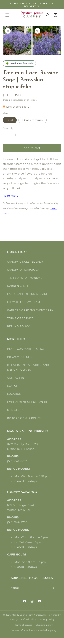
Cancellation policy (46, 630)
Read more (10, 195)
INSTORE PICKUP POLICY (24, 418)
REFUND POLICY (18, 326)
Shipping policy (44, 625)
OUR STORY (15, 410)
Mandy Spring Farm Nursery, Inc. (29, 615)
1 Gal (9, 120)
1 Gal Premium (32, 120)
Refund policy (28, 619)
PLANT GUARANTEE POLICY (25, 349)
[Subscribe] (53, 588)
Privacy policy (47, 619)
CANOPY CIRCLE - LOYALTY (25, 261)
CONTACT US (16, 377)
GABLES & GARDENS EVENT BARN (30, 310)
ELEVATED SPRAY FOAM (23, 302)
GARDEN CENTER (19, 285)
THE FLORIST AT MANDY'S (24, 277)
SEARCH (12, 385)
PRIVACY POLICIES (19, 357)
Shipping (7, 100)
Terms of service (23, 625)
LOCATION (14, 393)
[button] (7, 15)
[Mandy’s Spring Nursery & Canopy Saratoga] (32, 14)
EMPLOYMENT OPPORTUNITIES (28, 401)
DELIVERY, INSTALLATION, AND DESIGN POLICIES (28, 367)
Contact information (22, 630)
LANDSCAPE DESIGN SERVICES (28, 294)
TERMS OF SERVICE (20, 318)
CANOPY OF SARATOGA (23, 269)
